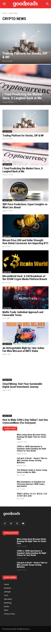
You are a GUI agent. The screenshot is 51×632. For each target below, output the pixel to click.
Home (4, 13)
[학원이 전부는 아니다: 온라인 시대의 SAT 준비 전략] (8, 497)
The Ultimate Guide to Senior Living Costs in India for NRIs (32, 471)
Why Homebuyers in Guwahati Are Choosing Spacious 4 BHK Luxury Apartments (31, 484)
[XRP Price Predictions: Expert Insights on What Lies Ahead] (25, 189)
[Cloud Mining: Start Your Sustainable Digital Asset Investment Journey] (25, 369)
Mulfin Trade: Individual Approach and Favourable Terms (22, 314)
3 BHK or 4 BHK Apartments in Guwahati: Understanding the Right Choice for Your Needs (31, 448)
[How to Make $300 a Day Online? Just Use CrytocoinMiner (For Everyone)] (25, 405)
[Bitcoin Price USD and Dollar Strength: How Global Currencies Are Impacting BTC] (25, 225)
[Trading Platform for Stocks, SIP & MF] (25, 44)
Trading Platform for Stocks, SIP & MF (23, 135)
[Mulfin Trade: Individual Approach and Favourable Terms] (25, 297)
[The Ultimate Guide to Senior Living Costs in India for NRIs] (8, 473)
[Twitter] (17, 523)
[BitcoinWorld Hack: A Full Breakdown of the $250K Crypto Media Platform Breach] (25, 261)
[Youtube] (23, 523)
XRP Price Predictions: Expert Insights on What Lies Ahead (24, 206)
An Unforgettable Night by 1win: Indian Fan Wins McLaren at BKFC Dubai (23, 349)
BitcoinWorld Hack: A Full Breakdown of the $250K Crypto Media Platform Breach (24, 278)
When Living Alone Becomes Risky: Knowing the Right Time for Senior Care (31, 437)
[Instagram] (11, 523)
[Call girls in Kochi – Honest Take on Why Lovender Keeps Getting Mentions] (8, 461)
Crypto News (7, 131)
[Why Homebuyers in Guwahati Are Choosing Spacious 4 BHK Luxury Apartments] (8, 485)
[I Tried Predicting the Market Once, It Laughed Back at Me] (25, 84)
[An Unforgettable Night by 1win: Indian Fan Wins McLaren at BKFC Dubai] (25, 333)
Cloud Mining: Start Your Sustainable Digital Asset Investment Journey (22, 385)
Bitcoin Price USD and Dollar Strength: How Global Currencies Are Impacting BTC (25, 242)
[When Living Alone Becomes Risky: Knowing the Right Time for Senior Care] (8, 438)
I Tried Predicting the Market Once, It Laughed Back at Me (22, 170)
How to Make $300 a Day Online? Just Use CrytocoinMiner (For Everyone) (25, 421)
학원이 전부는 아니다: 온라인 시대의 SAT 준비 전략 (32, 494)
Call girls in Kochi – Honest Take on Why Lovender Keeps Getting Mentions (32, 460)
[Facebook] (4, 523)
